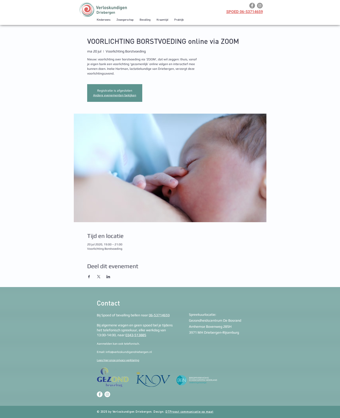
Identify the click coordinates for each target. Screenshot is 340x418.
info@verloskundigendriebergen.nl (129, 352)
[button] (125, 20)
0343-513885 (135, 335)
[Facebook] (252, 5)
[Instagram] (260, 5)
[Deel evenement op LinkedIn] (108, 276)
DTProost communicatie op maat (189, 412)
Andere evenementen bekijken (114, 95)
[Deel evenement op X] (99, 276)
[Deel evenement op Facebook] (89, 276)
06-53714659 (159, 315)
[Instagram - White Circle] (107, 394)
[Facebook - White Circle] (100, 394)
